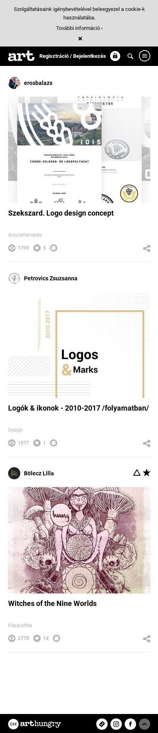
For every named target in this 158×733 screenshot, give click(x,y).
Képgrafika (20, 625)
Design (15, 430)
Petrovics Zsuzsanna (51, 278)
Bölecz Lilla (39, 473)
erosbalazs (38, 83)
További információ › (79, 28)
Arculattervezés (25, 235)
